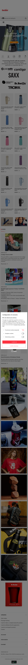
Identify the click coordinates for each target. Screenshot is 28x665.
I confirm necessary (14, 346)
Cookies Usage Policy (12, 321)
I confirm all (14, 342)
